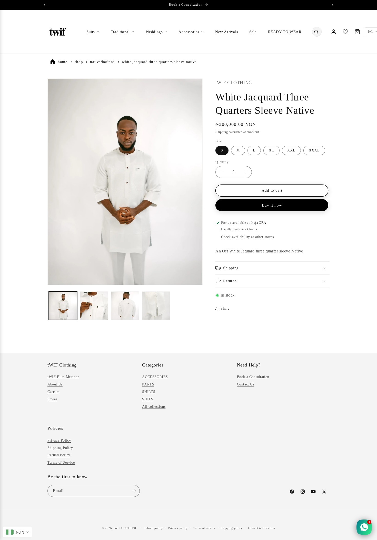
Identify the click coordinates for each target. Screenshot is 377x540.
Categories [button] (152, 365)
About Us (55, 384)
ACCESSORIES (155, 377)
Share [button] (225, 308)
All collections (153, 406)
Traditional (120, 32)
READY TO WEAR (285, 32)
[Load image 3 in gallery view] (125, 305)
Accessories (188, 32)
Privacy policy (178, 527)
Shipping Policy (60, 448)
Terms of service (204, 527)
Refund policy (153, 527)
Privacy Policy (59, 440)
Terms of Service (61, 462)
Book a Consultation (253, 377)
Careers (53, 392)
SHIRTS (148, 392)
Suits (90, 32)
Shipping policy (232, 527)
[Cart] (357, 31)
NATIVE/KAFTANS (102, 62)
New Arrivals (226, 32)
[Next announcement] (332, 5)
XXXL (314, 150)
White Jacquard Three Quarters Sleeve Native (159, 62)
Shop (79, 62)
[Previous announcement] (44, 5)
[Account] (333, 31)
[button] (272, 268)
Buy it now (272, 205)
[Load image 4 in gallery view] (156, 305)
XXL (291, 150)
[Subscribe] (134, 491)
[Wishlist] (345, 31)
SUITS (147, 399)
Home (62, 62)
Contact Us (245, 384)
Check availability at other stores (247, 237)
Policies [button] (55, 428)
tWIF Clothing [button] (62, 365)
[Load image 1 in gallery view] (63, 305)
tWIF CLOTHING (125, 527)
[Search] (316, 31)
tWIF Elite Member (63, 377)
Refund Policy (58, 455)
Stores (52, 399)
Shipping (221, 132)
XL (271, 150)
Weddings (154, 32)
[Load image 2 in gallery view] (94, 305)
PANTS (148, 384)
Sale (252, 32)
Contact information (261, 527)
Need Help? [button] (249, 365)
